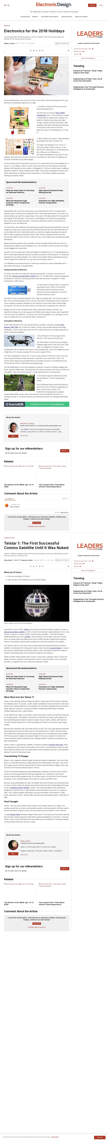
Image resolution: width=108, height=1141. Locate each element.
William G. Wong (9, 43)
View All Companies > (88, 58)
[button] (5, 5)
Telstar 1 (27, 629)
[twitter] (37, 50)
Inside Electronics (81, 16)
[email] (43, 50)
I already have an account (36, 526)
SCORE (27, 637)
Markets (35, 16)
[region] (36, 505)
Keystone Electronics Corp (82, 49)
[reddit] (40, 50)
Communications (9, 538)
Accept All (99, 1137)
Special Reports (66, 16)
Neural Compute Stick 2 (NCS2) (24, 276)
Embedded (7, 25)
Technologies (25, 16)
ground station (56, 648)
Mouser (76, 54)
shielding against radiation (20, 788)
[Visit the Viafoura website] (64, 512)
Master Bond (78, 51)
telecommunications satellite (14, 632)
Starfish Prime (15, 814)
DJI (13, 367)
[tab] (10, 498)
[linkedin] (34, 50)
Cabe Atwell (8, 560)
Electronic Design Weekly (50, 16)
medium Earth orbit (56, 745)
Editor (26, 429)
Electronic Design (27, 560)
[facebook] (30, 50)
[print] (68, 50)
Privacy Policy (55, 1137)
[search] (8, 5)
